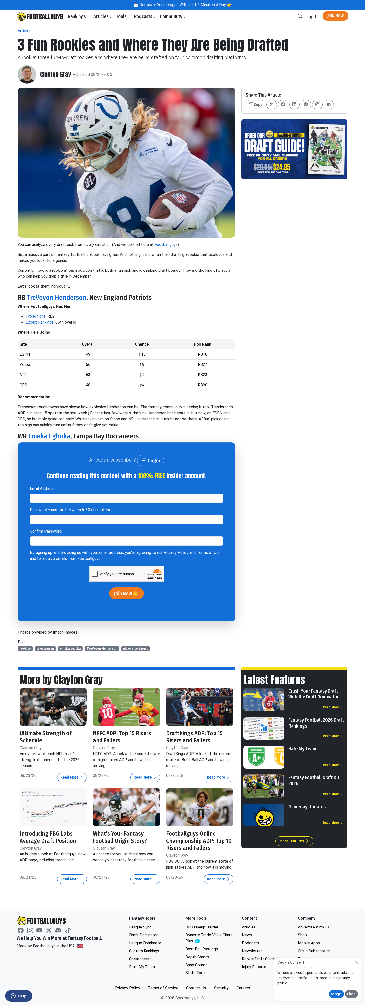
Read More (70, 777)
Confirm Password (46, 531)
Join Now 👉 (126, 593)
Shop (302, 935)
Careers (243, 988)
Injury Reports (254, 967)
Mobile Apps (309, 943)
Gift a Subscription (314, 951)
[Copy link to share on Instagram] (317, 104)
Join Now (335, 15)
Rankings (77, 16)
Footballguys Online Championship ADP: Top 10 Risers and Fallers (199, 840)
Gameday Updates (307, 807)
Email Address (42, 488)
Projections (36, 316)
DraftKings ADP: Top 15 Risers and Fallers (194, 737)
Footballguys (166, 244)
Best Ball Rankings (201, 949)
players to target (135, 648)
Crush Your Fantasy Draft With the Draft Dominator (313, 694)
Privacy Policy (176, 552)
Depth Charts (197, 957)
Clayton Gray (55, 74)
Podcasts (143, 16)
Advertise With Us (313, 927)
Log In (312, 16)
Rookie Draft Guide (258, 959)
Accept (336, 994)
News (247, 935)
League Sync (140, 927)
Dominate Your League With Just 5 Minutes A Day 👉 (185, 4)
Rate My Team (302, 749)
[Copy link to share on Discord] (329, 104)
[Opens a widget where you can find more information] (18, 996)
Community (171, 16)
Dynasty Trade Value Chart (208, 938)
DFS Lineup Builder (201, 927)
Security (221, 988)
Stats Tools (195, 972)
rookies (25, 648)
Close (351, 994)
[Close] (356, 962)
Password (70, 509)
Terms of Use (208, 552)
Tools (122, 16)
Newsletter (252, 951)
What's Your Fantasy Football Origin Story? (120, 837)
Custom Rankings (144, 951)
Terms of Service (163, 988)
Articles (101, 16)
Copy (257, 104)
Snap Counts (196, 965)
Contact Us (196, 988)
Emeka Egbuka (49, 436)
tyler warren (45, 648)
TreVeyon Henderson (56, 297)
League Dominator (145, 943)
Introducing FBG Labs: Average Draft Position (48, 837)
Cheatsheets (140, 959)
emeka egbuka (70, 648)
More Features (292, 841)
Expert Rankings (40, 322)
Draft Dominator (143, 935)
